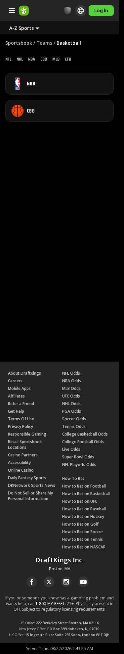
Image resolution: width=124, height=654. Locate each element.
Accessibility (19, 462)
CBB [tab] (43, 59)
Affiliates (16, 396)
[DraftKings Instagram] (66, 582)
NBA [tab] (31, 59)
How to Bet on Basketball (86, 493)
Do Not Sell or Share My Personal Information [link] (30, 495)
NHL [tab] (20, 59)
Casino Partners (23, 455)
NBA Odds (71, 381)
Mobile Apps (19, 388)
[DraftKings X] (49, 582)
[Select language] (80, 10)
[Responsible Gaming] (67, 10)
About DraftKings (24, 373)
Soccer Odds (74, 419)
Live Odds (71, 449)
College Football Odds (83, 441)
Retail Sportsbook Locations (25, 444)
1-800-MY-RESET (50, 603)
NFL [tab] (8, 59)
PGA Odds (71, 411)
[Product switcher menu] (12, 10)
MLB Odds (71, 388)
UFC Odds (71, 396)
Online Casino (21, 470)
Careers (15, 381)
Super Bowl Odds (78, 457)
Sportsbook (18, 43)
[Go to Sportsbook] (24, 10)
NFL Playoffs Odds (79, 464)
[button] (29, 27)
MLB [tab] (56, 59)
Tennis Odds (74, 426)
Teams (44, 43)
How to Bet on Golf (80, 524)
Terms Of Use (21, 419)
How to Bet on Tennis (82, 539)
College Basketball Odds (85, 434)
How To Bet (73, 478)
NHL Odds (71, 403)
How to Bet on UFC (79, 501)
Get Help (16, 411)
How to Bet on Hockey (83, 516)
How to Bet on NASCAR (83, 547)
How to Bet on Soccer (82, 532)
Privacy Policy (20, 426)
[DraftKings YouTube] (83, 582)
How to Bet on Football (84, 486)
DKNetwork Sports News (31, 485)
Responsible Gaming (27, 434)
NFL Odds (71, 373)
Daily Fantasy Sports (27, 478)
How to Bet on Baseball (84, 509)
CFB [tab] (68, 59)
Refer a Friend (21, 403)
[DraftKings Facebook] (31, 582)
